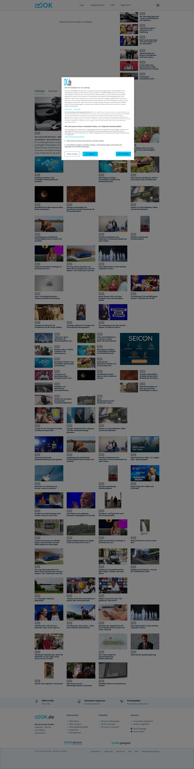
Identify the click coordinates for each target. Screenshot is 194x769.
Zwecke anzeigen (72, 154)
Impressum (77, 109)
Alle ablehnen (90, 154)
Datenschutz (68, 109)
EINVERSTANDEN (123, 154)
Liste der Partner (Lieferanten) (74, 137)
